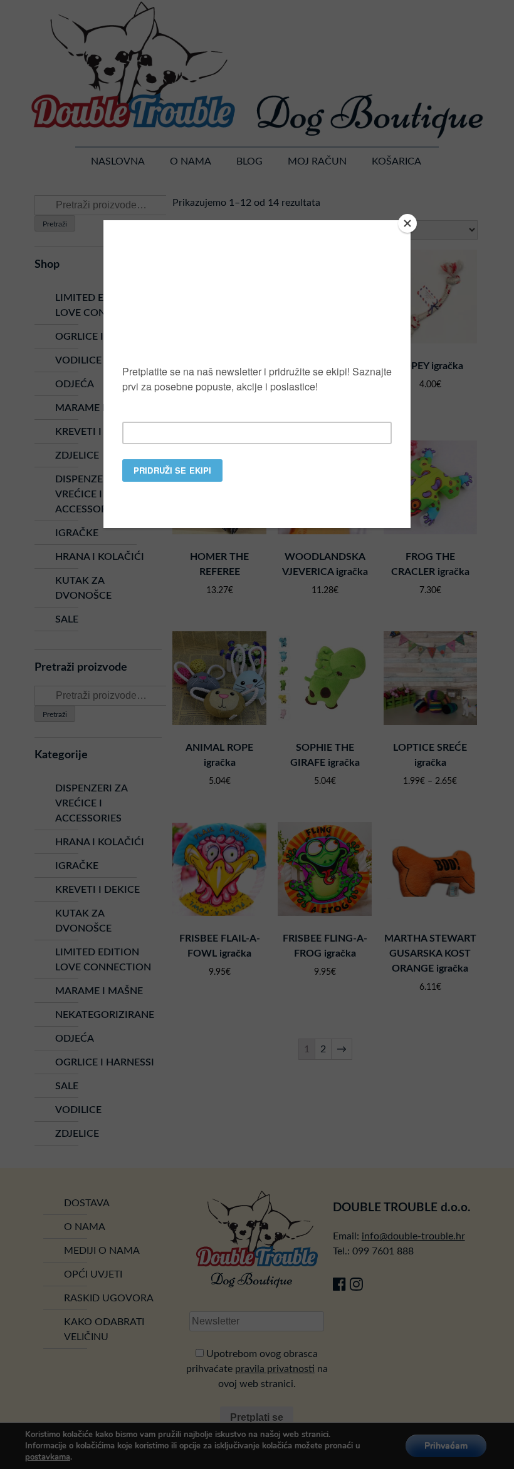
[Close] (407, 223)
